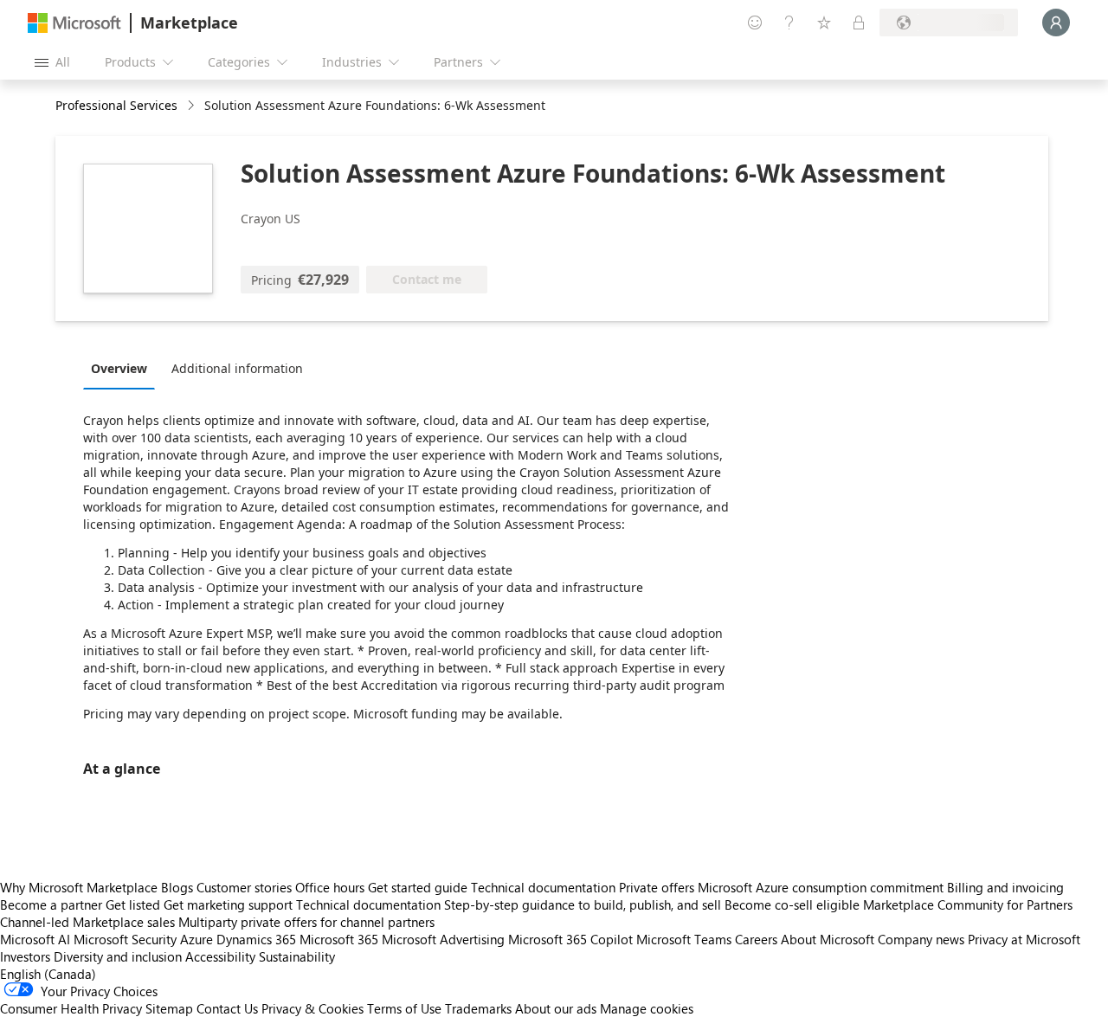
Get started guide (417, 887)
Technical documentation (543, 887)
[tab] (123, 368)
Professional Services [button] (116, 105)
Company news (921, 939)
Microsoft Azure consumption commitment (822, 887)
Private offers (656, 887)
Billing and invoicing (1005, 887)
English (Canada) (48, 973)
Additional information (237, 368)
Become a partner (51, 904)
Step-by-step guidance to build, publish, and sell (582, 904)
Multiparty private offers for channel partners (306, 921)
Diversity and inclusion (118, 956)
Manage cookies (646, 1008)
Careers (756, 939)
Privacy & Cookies (312, 1008)
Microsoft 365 (339, 939)
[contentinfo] (192, 106)
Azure (196, 939)
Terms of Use (404, 1008)
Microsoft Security (125, 939)
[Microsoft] (74, 23)
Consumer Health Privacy (71, 1008)
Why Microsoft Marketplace (79, 887)
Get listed (133, 904)
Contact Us (227, 1008)
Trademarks (478, 1008)
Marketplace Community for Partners (968, 904)
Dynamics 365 (256, 939)
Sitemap (169, 1008)
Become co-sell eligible (792, 904)
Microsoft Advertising (443, 939)
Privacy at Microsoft (1024, 939)
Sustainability (297, 956)
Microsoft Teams (683, 939)
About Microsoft (827, 939)
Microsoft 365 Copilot (570, 939)
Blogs (177, 887)
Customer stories (244, 887)
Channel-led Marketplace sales (87, 921)
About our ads (555, 1008)
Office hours (329, 887)
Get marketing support (228, 904)
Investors (25, 956)
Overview (119, 368)
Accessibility (220, 956)
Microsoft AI (35, 939)
